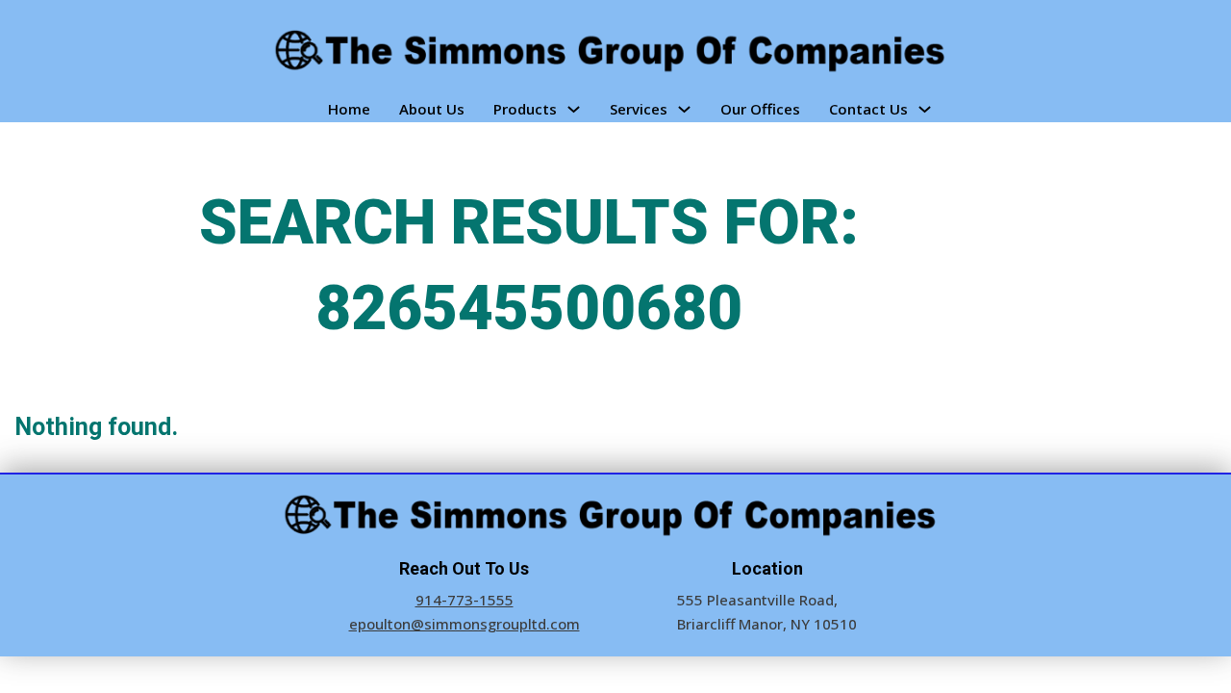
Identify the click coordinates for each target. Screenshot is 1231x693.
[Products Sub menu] (573, 109)
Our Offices (760, 108)
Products (525, 108)
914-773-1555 (464, 599)
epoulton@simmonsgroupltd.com (464, 623)
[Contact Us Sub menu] (924, 109)
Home (349, 108)
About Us (432, 108)
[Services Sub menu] (684, 109)
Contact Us (868, 108)
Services (638, 108)
